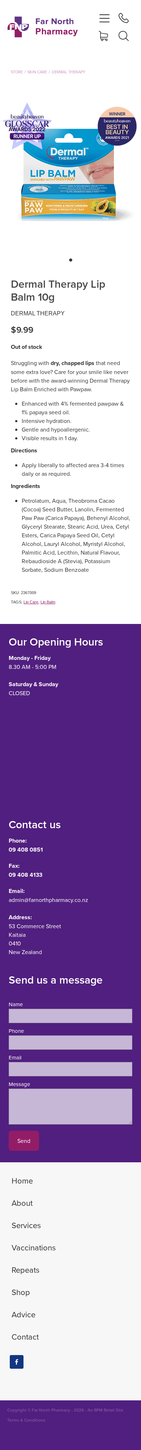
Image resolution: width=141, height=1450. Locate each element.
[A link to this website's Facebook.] (17, 1362)
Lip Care (31, 602)
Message (19, 1084)
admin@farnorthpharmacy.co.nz (48, 900)
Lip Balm (47, 602)
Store (17, 72)
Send (23, 1141)
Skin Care (37, 72)
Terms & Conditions (26, 1420)
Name (16, 1004)
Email (15, 1057)
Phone (16, 1031)
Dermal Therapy (68, 72)
